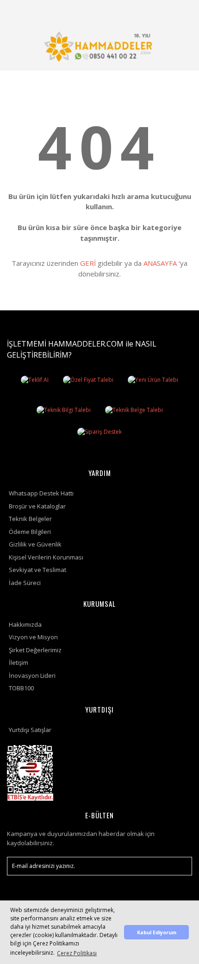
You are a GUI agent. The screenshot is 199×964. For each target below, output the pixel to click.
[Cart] (181, 11)
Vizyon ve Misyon (33, 637)
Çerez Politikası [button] (77, 953)
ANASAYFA (160, 263)
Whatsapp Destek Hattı (41, 493)
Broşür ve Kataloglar (37, 506)
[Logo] (99, 46)
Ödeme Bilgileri (30, 531)
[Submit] (180, 866)
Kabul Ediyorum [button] (156, 932)
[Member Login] (158, 11)
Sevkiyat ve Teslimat (37, 570)
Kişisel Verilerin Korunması (46, 557)
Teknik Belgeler (30, 518)
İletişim (18, 662)
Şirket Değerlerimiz (35, 650)
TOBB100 (21, 688)
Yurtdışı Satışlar (30, 730)
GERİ (88, 263)
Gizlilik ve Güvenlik (35, 544)
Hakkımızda (25, 624)
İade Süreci (25, 582)
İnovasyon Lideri (32, 675)
